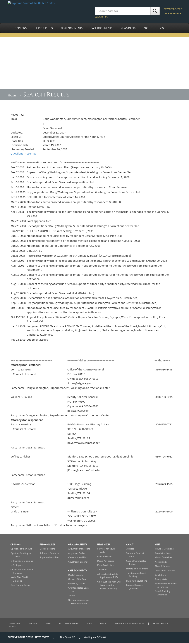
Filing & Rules (47, 544)
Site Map (32, 623)
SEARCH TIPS (101, 16)
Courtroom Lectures (165, 570)
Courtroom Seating (77, 561)
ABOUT (148, 28)
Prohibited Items (163, 553)
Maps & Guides (162, 566)
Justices (130, 548)
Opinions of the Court (21, 548)
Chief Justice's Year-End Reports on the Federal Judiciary (109, 585)
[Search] (155, 11)
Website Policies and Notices (129, 623)
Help (48, 623)
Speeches (101, 569)
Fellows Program (68, 623)
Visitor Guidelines (163, 557)
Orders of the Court (77, 579)
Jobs (89, 623)
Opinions (15, 544)
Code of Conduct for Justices (136, 562)
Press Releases (104, 556)
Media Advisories (105, 560)
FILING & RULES (44, 28)
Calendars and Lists (77, 557)
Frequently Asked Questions (134, 586)
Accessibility (161, 561)
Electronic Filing (47, 548)
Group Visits (161, 579)
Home (12, 95)
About (129, 544)
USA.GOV (12, 626)
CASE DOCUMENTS (101, 28)
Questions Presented (24, 153)
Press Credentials (105, 565)
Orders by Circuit (76, 583)
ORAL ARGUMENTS (72, 28)
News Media (103, 544)
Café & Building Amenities (162, 593)
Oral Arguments (77, 544)
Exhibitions (160, 574)
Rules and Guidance (49, 553)
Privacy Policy (160, 623)
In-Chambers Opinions (22, 560)
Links (103, 623)
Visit (157, 544)
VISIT (163, 28)
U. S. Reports (17, 565)
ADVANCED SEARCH (173, 9)
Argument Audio (76, 553)
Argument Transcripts (79, 548)
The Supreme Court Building (136, 574)
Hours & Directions (164, 548)
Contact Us (14, 623)
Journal (72, 595)
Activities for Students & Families (165, 585)
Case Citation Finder (20, 585)
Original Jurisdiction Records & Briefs (78, 601)
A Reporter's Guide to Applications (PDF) (107, 575)
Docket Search (75, 574)
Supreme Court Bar (49, 557)
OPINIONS (21, 28)
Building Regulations (136, 580)
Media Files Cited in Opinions (20, 579)
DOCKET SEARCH (172, 13)
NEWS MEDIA (128, 28)
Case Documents (77, 570)
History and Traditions (137, 568)
